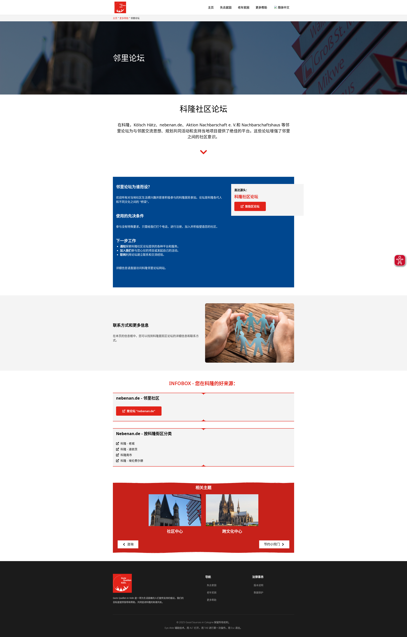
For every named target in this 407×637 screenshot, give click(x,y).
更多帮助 (261, 7)
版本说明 (258, 585)
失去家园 (225, 7)
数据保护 (258, 592)
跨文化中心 (232, 531)
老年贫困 (243, 7)
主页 (211, 7)
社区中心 (175, 531)
